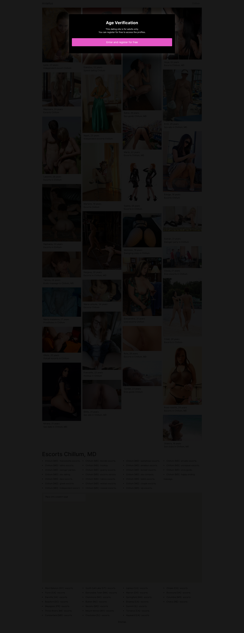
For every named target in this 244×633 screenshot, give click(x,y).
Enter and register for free (122, 42)
